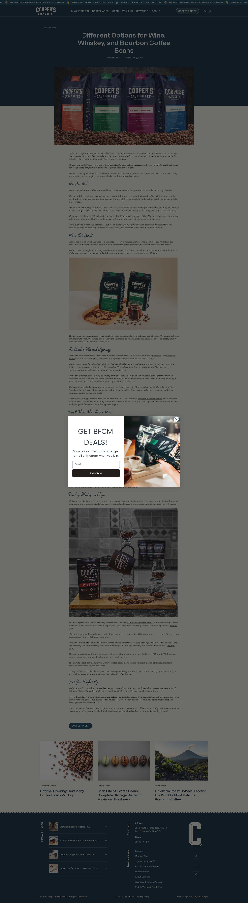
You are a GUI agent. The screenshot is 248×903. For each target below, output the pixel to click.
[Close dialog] (176, 419)
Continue (96, 473)
